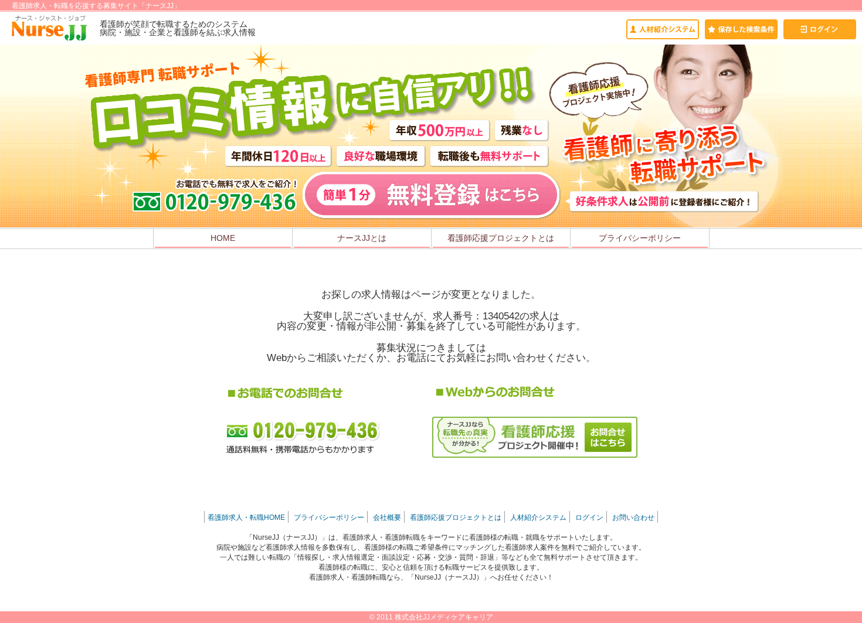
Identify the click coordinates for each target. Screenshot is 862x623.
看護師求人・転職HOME (246, 517)
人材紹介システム (538, 517)
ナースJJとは (361, 238)
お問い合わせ (633, 517)
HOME (223, 238)
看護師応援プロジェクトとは (500, 238)
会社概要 (387, 517)
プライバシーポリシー (640, 238)
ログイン (589, 517)
